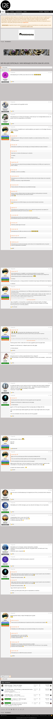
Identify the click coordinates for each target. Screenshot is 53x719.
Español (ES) (4, 715)
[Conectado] (5, 359)
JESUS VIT (6, 692)
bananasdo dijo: (14, 626)
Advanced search (18, 13)
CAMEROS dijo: (14, 242)
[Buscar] (51, 12)
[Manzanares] (26, 34)
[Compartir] (49, 72)
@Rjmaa (12, 443)
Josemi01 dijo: (14, 330)
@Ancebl (12, 442)
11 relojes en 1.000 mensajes (18, 699)
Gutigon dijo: (13, 271)
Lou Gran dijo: (14, 215)
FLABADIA (6, 696)
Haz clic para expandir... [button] (31, 299)
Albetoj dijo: (13, 200)
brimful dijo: (13, 222)
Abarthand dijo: (14, 176)
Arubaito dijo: (13, 229)
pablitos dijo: (13, 633)
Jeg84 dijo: (13, 207)
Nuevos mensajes (4, 13)
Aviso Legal (28, 715)
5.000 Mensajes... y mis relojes (12, 695)
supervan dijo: (14, 650)
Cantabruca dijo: (14, 642)
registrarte (25, 22)
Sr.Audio (6, 705)
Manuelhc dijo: (14, 184)
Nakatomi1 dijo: (14, 235)
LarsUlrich (47, 690)
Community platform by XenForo (26, 717)
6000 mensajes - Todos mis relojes (13, 685)
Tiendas (12, 11)
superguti (47, 699)
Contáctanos (22, 715)
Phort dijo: (13, 151)
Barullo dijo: (13, 191)
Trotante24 (7, 700)
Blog (7, 11)
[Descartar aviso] (51, 17)
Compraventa (19, 11)
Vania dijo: (13, 398)
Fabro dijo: (13, 169)
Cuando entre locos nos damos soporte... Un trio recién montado (16, 703)
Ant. (3, 69)
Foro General (15, 686)
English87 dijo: (14, 162)
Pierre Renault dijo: (14, 289)
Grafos (25, 11)
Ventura (6, 686)
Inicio (3, 11)
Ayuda (49, 715)
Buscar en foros (11, 13)
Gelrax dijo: (13, 144)
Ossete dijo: (13, 136)
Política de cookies (43, 715)
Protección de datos (35, 715)
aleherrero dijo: (14, 620)
